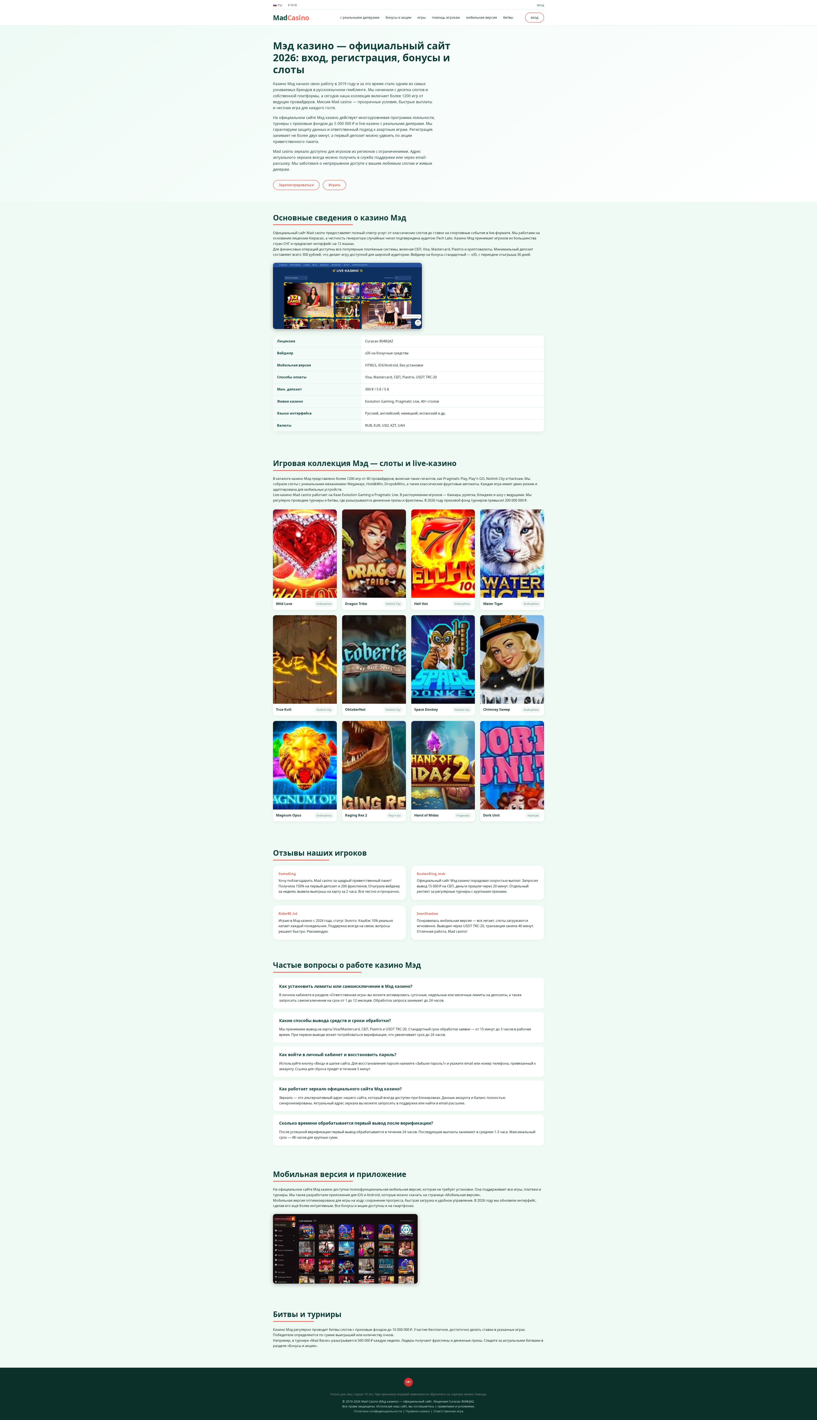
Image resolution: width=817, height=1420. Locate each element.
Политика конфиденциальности (378, 1411)
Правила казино (418, 1411)
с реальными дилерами (359, 17)
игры (421, 17)
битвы (508, 17)
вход (540, 5)
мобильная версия (481, 17)
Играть (334, 185)
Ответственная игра (448, 1411)
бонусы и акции (398, 17)
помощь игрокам (446, 17)
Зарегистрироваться (296, 185)
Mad (291, 17)
